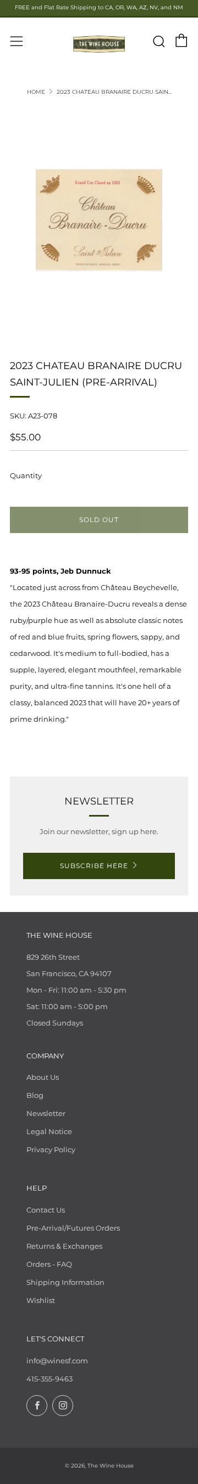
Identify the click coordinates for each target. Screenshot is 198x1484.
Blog (34, 1095)
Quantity (26, 475)
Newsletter (45, 1113)
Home (36, 92)
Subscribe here (94, 866)
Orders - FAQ (49, 1264)
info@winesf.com (57, 1360)
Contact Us (45, 1209)
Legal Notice (49, 1131)
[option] (99, 220)
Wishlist (40, 1300)
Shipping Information (65, 1282)
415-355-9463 (49, 1378)
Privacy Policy (50, 1149)
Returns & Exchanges (64, 1246)
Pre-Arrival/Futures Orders (73, 1228)
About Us (42, 1077)
